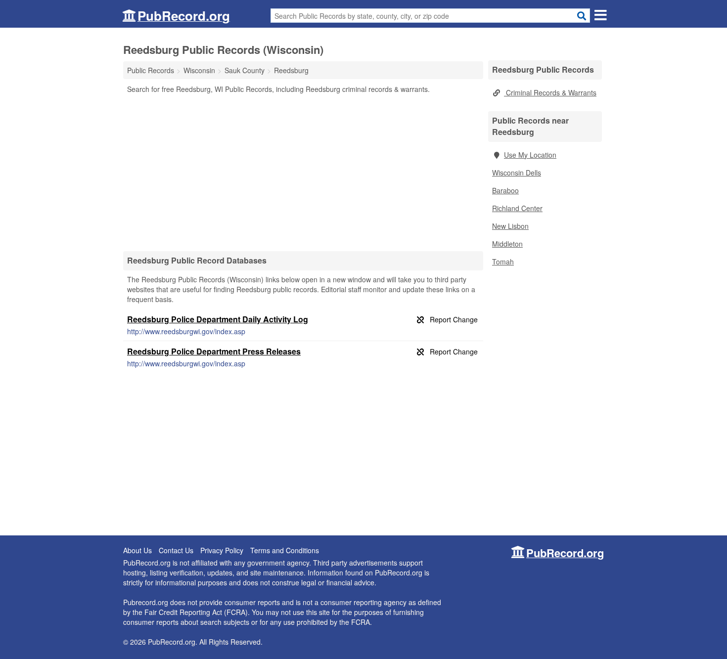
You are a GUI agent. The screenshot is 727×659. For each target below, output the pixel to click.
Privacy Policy (221, 550)
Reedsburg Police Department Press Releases (214, 351)
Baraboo (505, 190)
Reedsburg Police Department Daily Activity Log (217, 319)
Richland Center (517, 208)
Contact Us (176, 550)
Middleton (507, 244)
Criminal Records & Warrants (550, 92)
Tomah (503, 261)
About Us (137, 550)
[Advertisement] (303, 172)
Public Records (150, 70)
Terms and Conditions (284, 550)
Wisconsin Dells (516, 172)
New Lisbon (510, 226)
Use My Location (530, 155)
